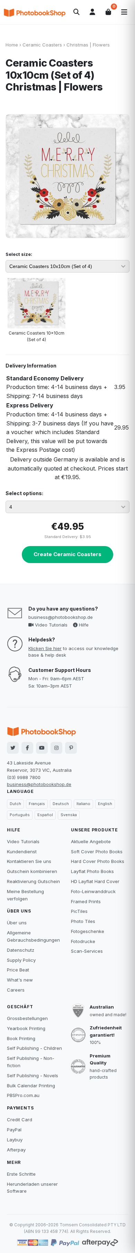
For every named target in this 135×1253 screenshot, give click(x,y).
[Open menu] (124, 12)
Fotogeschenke (87, 931)
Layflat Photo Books (92, 871)
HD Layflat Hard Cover (95, 881)
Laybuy (14, 1139)
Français (37, 803)
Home (12, 44)
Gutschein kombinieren (32, 871)
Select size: (19, 254)
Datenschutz (20, 950)
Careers (16, 990)
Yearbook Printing (26, 1028)
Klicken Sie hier (45, 648)
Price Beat (18, 970)
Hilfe (83, 625)
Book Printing (21, 1038)
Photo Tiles (83, 921)
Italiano (83, 803)
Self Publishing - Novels (32, 1075)
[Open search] (76, 12)
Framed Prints (86, 901)
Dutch (15, 803)
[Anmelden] (92, 12)
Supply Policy (21, 960)
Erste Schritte (21, 1174)
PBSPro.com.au (23, 1095)
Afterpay (16, 1149)
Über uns (17, 922)
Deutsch (61, 803)
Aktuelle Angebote (91, 841)
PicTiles (79, 911)
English (105, 803)
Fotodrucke (83, 941)
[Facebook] (27, 748)
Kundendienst (22, 851)
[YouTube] (42, 748)
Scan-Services (87, 951)
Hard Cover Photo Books (97, 861)
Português (20, 814)
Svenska (69, 814)
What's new (20, 980)
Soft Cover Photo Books (97, 851)
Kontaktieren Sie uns (29, 861)
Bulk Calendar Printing (31, 1085)
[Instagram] (56, 748)
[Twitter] (13, 748)
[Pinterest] (71, 748)
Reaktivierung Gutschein (33, 881)
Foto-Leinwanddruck (93, 891)
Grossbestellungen (27, 1018)
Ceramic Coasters (42, 44)
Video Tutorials (51, 625)
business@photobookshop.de (60, 617)
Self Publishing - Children (34, 1048)
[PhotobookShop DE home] (34, 12)
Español (45, 814)
